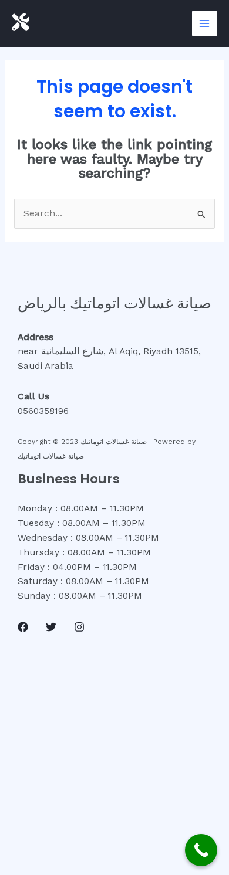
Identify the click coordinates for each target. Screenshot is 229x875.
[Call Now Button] (201, 850)
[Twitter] (51, 627)
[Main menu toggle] (204, 23)
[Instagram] (79, 627)
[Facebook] (23, 627)
